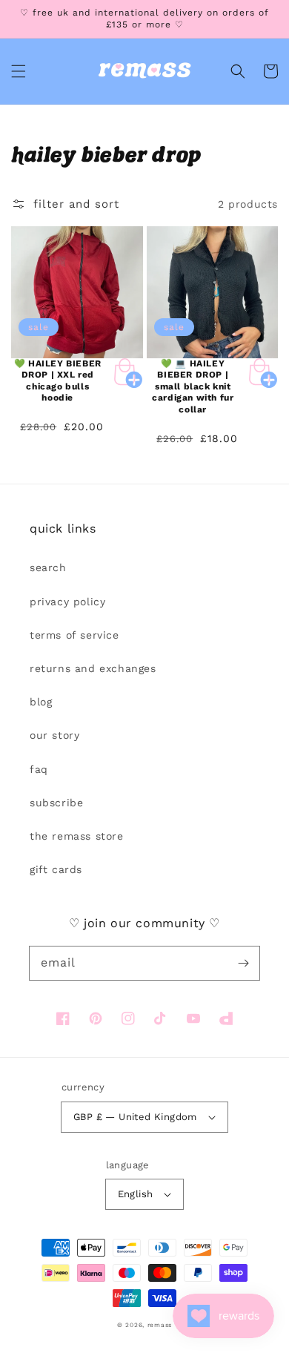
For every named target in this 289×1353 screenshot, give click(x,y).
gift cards (56, 869)
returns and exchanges (93, 668)
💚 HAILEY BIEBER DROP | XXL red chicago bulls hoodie (58, 381)
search (48, 567)
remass (159, 1325)
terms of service (74, 635)
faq (39, 769)
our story (54, 735)
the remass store (77, 836)
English (135, 1193)
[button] (18, 71)
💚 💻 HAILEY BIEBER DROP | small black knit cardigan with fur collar (192, 386)
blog (41, 702)
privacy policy (67, 602)
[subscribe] (243, 963)
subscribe (56, 803)
